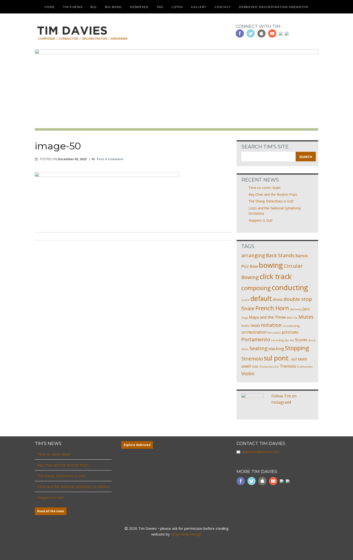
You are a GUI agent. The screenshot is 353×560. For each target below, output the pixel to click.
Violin (248, 373)
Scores (301, 339)
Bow (254, 266)
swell (246, 366)
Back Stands (280, 255)
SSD (160, 7)
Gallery (198, 7)
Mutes (306, 316)
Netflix (245, 326)
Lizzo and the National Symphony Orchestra (73, 486)
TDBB (255, 366)
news (255, 325)
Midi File (292, 317)
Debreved (139, 7)
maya (244, 317)
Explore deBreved (137, 445)
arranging (253, 255)
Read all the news (50, 511)
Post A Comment (110, 159)
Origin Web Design (186, 534)
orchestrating (291, 326)
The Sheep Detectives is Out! (271, 201)
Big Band (113, 7)
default (261, 298)
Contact (222, 7)
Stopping (297, 348)
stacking (276, 348)
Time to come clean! (264, 187)
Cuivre (245, 300)
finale (248, 308)
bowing (271, 265)
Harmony (296, 309)
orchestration (254, 332)
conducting (290, 287)
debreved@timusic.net (261, 451)
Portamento (255, 339)
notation (271, 325)
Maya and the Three (267, 317)
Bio (94, 7)
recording (277, 340)
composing (256, 288)
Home (49, 7)
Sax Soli (289, 340)
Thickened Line (269, 366)
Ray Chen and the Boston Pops (273, 194)
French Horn (272, 308)
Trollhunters (304, 366)
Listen (177, 7)
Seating (259, 348)
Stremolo (252, 358)
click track (276, 276)
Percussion (274, 332)
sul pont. (277, 357)
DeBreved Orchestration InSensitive (274, 7)
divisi (278, 299)
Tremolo (288, 366)
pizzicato (290, 332)
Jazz (306, 308)
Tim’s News (72, 7)
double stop (298, 299)
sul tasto (299, 359)
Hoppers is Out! (261, 220)
